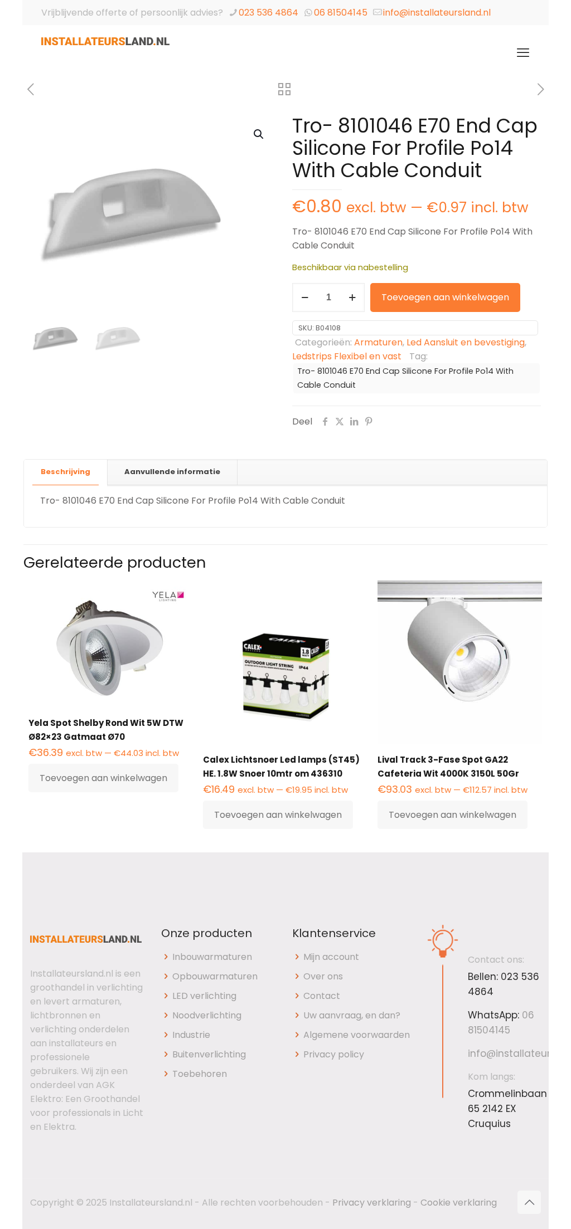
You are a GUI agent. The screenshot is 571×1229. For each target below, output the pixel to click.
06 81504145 (340, 12)
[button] (259, 134)
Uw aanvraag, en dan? (351, 1015)
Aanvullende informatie (172, 471)
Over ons (323, 976)
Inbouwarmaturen (212, 956)
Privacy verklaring (371, 1202)
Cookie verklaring (458, 1202)
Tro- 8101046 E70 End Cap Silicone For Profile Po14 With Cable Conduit (405, 378)
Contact (321, 995)
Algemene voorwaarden (356, 1034)
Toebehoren (199, 1073)
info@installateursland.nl (437, 12)
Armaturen (378, 342)
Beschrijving (65, 471)
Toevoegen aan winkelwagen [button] (103, 778)
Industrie (191, 1034)
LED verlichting (204, 995)
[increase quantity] (352, 297)
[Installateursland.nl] (105, 53)
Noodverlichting (206, 1015)
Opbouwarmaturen (215, 976)
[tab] (66, 472)
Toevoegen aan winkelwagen (445, 297)
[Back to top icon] (529, 1202)
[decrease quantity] (304, 297)
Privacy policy (333, 1054)
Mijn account (331, 956)
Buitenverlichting (209, 1054)
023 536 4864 (268, 12)
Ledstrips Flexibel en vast (346, 356)
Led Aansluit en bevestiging (466, 342)
